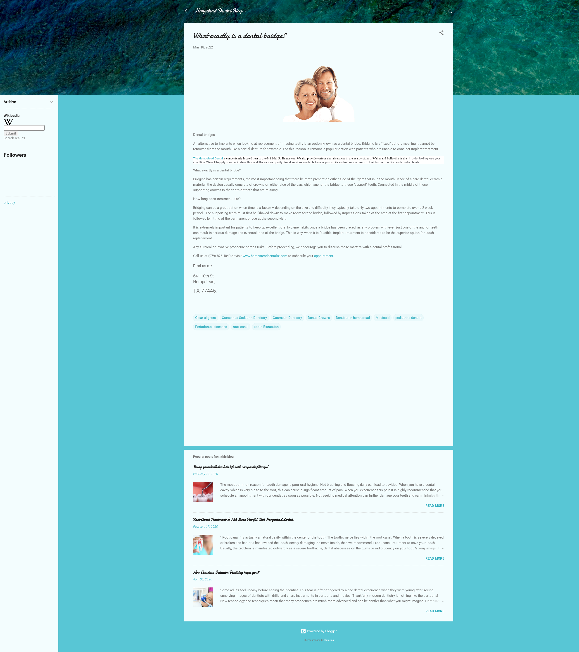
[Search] (450, 12)
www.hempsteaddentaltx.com (265, 256)
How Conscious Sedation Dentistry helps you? (226, 572)
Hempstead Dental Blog (218, 10)
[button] (441, 33)
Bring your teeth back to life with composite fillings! (230, 467)
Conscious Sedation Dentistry (244, 318)
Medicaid (382, 318)
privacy (9, 202)
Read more (434, 506)
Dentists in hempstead (353, 318)
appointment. (324, 256)
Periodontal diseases (211, 327)
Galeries (329, 640)
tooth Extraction (266, 327)
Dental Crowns (319, 318)
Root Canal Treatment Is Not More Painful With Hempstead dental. (243, 519)
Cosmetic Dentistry (287, 318)
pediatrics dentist (408, 318)
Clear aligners (205, 318)
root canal (240, 327)
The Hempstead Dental (208, 158)
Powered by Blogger (321, 631)
